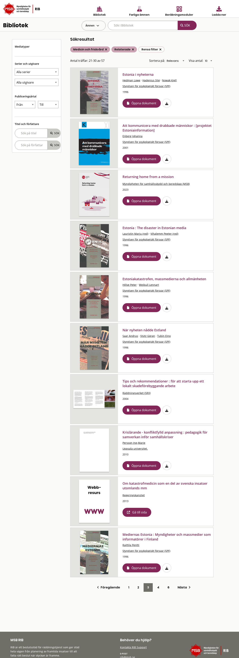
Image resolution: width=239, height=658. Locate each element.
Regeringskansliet (133, 495)
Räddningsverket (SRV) (136, 393)
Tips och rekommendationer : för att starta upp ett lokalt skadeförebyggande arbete (163, 383)
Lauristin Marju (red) (135, 233)
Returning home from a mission (148, 176)
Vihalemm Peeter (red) (164, 233)
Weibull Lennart (149, 285)
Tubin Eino (164, 336)
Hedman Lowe (131, 80)
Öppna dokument (143, 103)
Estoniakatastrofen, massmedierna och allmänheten (164, 279)
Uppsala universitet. (135, 448)
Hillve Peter (129, 285)
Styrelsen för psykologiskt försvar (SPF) (146, 86)
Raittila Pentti (130, 545)
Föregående (109, 587)
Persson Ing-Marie (133, 443)
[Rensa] (160, 49)
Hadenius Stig (151, 80)
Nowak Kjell (169, 80)
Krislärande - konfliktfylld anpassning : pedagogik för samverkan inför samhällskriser (164, 434)
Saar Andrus (130, 336)
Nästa (183, 587)
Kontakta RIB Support (133, 647)
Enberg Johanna (132, 136)
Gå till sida (139, 512)
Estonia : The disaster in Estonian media (154, 228)
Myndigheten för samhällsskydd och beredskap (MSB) (156, 184)
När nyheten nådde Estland (144, 330)
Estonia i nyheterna (137, 74)
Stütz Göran (147, 336)
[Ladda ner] (166, 103)
